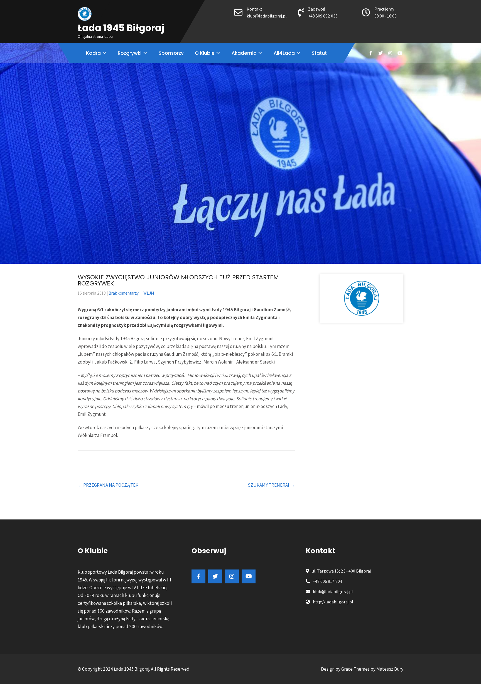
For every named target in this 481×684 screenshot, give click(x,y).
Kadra (93, 53)
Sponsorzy (171, 53)
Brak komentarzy (124, 293)
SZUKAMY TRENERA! (271, 485)
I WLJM (147, 293)
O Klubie (205, 53)
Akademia (244, 53)
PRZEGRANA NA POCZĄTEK (108, 485)
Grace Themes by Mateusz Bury (372, 669)
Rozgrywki (129, 53)
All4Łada (284, 53)
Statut (319, 53)
